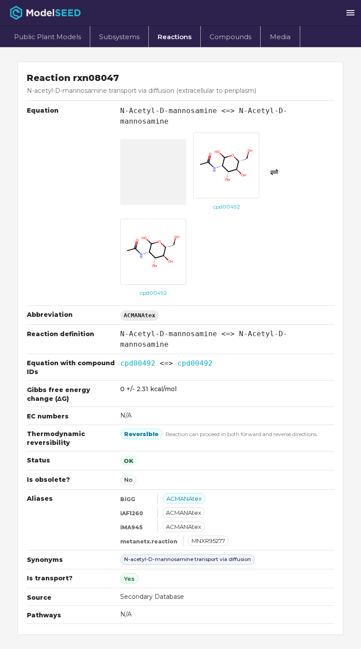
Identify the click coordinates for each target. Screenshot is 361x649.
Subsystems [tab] (119, 37)
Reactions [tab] (175, 37)
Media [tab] (280, 37)
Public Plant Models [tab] (47, 37)
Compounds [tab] (230, 37)
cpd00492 (137, 363)
